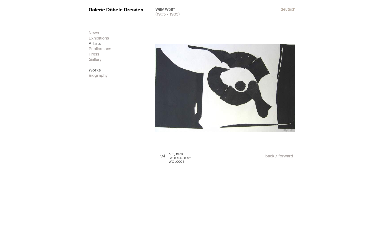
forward (285, 155)
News (94, 32)
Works (95, 69)
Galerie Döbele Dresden (116, 10)
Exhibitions (99, 38)
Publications (100, 48)
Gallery (95, 59)
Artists (95, 43)
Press (94, 54)
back (269, 155)
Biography (98, 75)
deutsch (288, 9)
